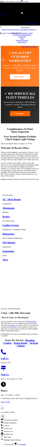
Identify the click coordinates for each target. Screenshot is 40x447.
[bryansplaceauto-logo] (18, 29)
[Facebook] (22, 1)
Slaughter (30, 340)
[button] (2, 406)
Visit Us (5, 374)
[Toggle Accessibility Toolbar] (2, 408)
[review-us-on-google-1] (30, 46)
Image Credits (5, 402)
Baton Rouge (20, 343)
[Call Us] (20, 352)
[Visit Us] (20, 368)
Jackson (34, 343)
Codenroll (22, 444)
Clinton (21, 345)
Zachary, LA (14, 325)
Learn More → (20, 77)
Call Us (5, 358)
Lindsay (7, 343)
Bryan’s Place (31, 321)
